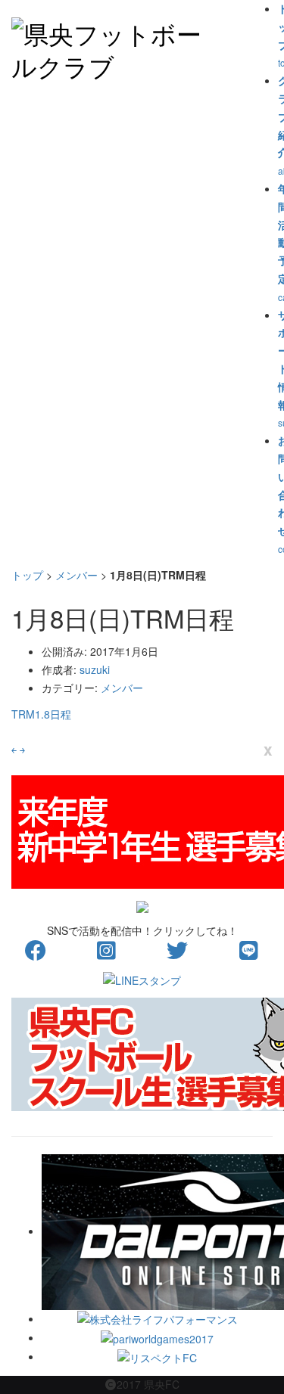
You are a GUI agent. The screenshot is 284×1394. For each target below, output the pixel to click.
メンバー (76, 574)
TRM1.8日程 (41, 714)
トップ (27, 574)
